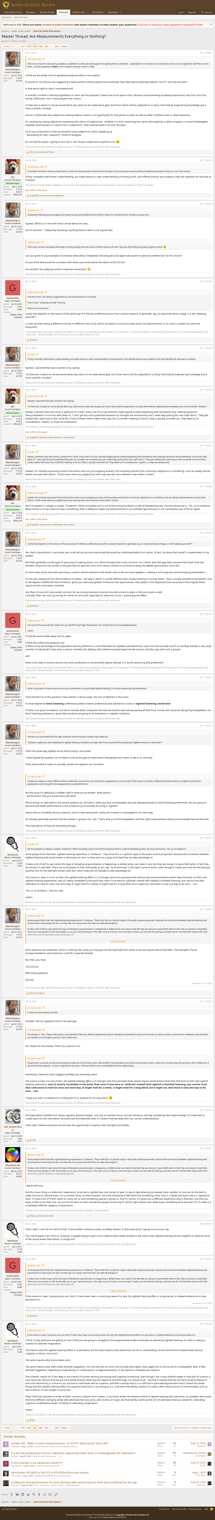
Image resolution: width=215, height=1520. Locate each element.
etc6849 (14, 1456)
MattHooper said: (35, 166)
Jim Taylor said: (34, 58)
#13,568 (208, 486)
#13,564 (208, 281)
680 (40, 46)
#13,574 (208, 909)
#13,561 (208, 52)
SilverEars (15, 1485)
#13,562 (208, 160)
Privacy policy (195, 1509)
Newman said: (34, 242)
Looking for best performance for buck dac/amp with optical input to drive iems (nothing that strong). (74, 1482)
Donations (97, 12)
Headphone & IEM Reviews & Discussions (52, 1475)
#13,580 (208, 1324)
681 (46, 46)
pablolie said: (33, 210)
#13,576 (208, 1110)
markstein (15, 1446)
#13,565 (208, 348)
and (42, 152)
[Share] (201, 53)
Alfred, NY (17, 194)
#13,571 (208, 677)
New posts (6, 17)
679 (34, 46)
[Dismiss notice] (210, 24)
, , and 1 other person (52, 437)
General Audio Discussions (44, 1456)
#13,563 (208, 203)
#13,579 (208, 1259)
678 (28, 46)
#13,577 (208, 1148)
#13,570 (208, 614)
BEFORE (29, 979)
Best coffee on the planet (36, 190)
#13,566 (208, 389)
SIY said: (31, 354)
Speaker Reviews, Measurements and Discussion (55, 1446)
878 (57, 46)
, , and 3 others (52, 524)
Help (206, 1509)
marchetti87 (16, 1466)
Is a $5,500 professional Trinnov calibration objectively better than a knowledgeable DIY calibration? (73, 1453)
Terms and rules (179, 1509)
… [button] (17, 46)
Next (64, 46)
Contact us (164, 1509)
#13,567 (208, 445)
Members (113, 12)
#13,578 (208, 1223)
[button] (87, 12)
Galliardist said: (34, 539)
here (146, 24)
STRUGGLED (32, 966)
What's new (79, 12)
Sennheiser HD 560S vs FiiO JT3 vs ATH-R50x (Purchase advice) (50, 1472)
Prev (7, 46)
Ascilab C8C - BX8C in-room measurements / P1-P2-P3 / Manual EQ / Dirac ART (59, 1443)
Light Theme (10, 1509)
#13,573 (208, 838)
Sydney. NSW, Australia (16, 316)
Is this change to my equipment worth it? (36, 1463)
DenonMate (200, 1455)
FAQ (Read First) (13, 12)
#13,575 (208, 1001)
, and (47, 195)
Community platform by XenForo (91, 1515)
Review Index (47, 12)
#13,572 (208, 725)
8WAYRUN (122, 1517)
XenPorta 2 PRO (95, 1517)
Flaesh (203, 1465)
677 (22, 46)
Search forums (21, 17)
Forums (63, 12)
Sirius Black (16, 1475)
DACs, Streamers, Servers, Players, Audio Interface (56, 1485)
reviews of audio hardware (58, 24)
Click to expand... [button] (119, 941)
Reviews (30, 12)
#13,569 (208, 532)
